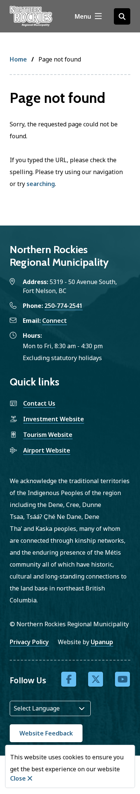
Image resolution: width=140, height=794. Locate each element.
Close (18, 778)
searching (41, 184)
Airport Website (46, 450)
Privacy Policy (29, 642)
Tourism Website (47, 435)
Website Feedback (46, 733)
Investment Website (53, 419)
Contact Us (39, 403)
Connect (54, 320)
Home (18, 59)
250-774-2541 (63, 306)
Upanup (102, 642)
